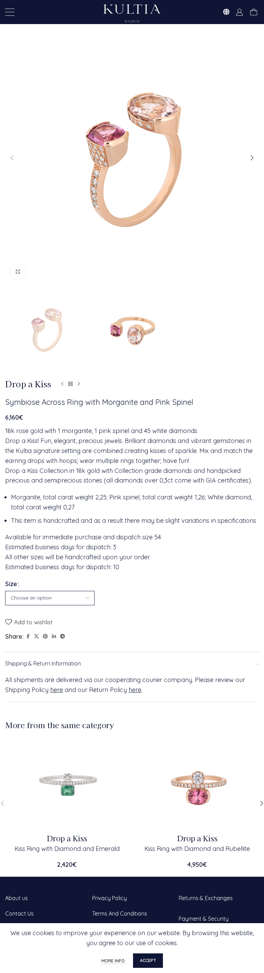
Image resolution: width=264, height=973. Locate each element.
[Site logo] (132, 13)
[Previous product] (62, 384)
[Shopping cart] (253, 12)
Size (11, 584)
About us (16, 898)
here (56, 690)
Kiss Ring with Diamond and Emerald (67, 849)
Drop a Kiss (28, 384)
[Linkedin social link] (54, 636)
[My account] (239, 12)
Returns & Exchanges (206, 898)
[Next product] (79, 384)
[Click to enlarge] (18, 272)
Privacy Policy (109, 898)
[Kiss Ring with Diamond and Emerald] (67, 784)
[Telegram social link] (62, 636)
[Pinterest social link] (45, 636)
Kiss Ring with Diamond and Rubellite (197, 849)
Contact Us (19, 913)
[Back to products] (70, 384)
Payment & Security (204, 918)
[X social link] (36, 636)
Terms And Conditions (119, 913)
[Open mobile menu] (10, 12)
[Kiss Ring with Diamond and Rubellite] (197, 784)
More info (113, 960)
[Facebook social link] (28, 636)
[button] (12, 158)
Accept (148, 960)
